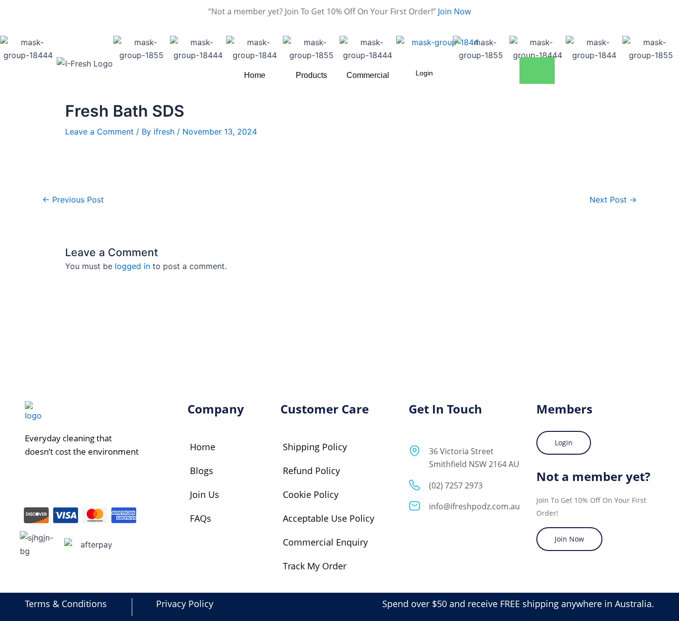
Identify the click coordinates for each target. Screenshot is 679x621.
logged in (132, 266)
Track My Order (314, 566)
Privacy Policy (184, 604)
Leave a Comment (99, 132)
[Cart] (537, 70)
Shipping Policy (315, 447)
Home (202, 447)
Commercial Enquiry (325, 542)
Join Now (453, 11)
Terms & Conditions (66, 604)
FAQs (200, 518)
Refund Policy (311, 471)
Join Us (204, 494)
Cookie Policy (311, 494)
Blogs (201, 471)
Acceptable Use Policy (328, 518)
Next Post (613, 200)
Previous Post (73, 200)
